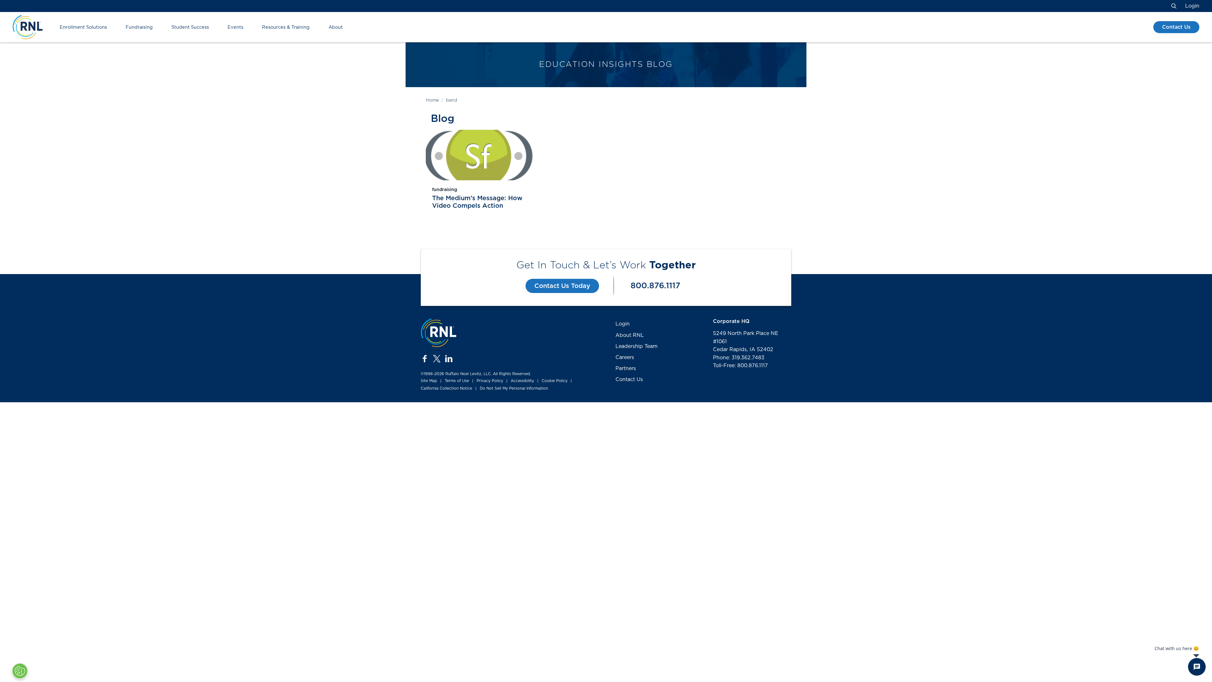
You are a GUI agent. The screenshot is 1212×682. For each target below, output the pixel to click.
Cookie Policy (554, 381)
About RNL (629, 335)
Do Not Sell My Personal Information (514, 388)
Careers (624, 357)
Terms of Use (457, 381)
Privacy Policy (490, 381)
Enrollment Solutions (83, 27)
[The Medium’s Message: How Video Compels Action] (479, 155)
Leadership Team (636, 346)
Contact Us (1176, 27)
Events (235, 27)
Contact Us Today (562, 286)
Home (432, 100)
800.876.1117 (655, 286)
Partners (625, 368)
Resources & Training (286, 27)
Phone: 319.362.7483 (738, 357)
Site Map (429, 381)
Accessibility (522, 381)
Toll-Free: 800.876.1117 (740, 365)
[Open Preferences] (20, 671)
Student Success (190, 27)
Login (1192, 6)
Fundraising (139, 27)
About (336, 27)
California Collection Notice (446, 388)
